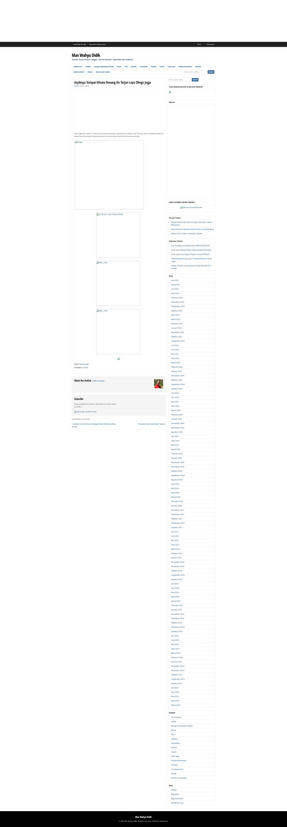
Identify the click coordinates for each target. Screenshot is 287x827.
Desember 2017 (177, 510)
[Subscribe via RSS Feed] (85, 411)
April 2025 (175, 285)
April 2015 (175, 649)
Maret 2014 (175, 705)
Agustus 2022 (176, 311)
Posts (199, 44)
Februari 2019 (177, 454)
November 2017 (177, 514)
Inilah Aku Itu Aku (79, 44)
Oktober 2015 (176, 623)
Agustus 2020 (176, 389)
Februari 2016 (177, 605)
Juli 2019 (175, 436)
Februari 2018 (177, 501)
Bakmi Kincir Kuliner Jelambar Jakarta (186, 234)
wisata (90, 72)
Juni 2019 (175, 441)
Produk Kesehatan (185, 66)
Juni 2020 (175, 397)
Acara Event (77, 66)
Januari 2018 (176, 506)
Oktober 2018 (176, 471)
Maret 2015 (175, 653)
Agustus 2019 (176, 432)
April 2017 (175, 545)
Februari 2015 (177, 657)
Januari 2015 (176, 662)
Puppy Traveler (177, 266)
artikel (88, 66)
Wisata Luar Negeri (103, 72)
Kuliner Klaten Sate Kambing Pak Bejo (195, 250)
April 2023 (175, 293)
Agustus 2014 (176, 683)
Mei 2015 (175, 644)
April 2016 (175, 597)
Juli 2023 (175, 289)
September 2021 (178, 341)
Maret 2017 (175, 549)
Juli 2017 (175, 532)
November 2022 (177, 302)
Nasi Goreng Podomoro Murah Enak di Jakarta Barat (192, 229)
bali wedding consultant (180, 246)
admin (76, 86)
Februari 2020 (177, 415)
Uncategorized (78, 72)
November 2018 (177, 467)
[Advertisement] (89, 21)
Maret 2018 (175, 497)
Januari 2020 (176, 419)
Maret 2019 (175, 449)
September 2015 (178, 627)
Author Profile (98, 381)
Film (126, 66)
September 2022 (178, 306)
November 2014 (177, 670)
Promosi (198, 66)
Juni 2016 (175, 588)
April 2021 (175, 358)
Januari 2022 (176, 328)
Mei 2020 (175, 402)
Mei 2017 (175, 540)
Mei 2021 (175, 354)
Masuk (174, 790)
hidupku (134, 66)
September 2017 (178, 523)
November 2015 (177, 618)
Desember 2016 (177, 562)
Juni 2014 (175, 692)
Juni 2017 (175, 536)
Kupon (162, 66)
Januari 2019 (176, 458)
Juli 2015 (175, 636)
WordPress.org (177, 803)
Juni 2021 (175, 350)
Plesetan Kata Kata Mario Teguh (151, 424)
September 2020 (178, 384)
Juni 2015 (175, 640)
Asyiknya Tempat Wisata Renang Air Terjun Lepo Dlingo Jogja (112, 82)
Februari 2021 (177, 367)
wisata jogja (84, 364)
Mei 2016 (175, 592)
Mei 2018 (175, 488)
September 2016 (178, 575)
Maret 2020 (175, 410)
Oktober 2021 (176, 337)
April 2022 (175, 315)
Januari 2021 (176, 371)
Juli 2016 (175, 584)
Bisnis (119, 66)
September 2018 (178, 475)
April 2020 (175, 406)
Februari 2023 (177, 298)
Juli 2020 (175, 393)
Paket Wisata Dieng (179, 259)
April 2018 (175, 493)
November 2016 (177, 566)
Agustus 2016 (176, 579)
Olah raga (171, 66)
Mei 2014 (175, 696)
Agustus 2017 (176, 527)
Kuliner (153, 66)
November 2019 (177, 428)
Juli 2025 (175, 280)
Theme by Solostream (160, 821)
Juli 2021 (175, 345)
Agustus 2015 (176, 631)
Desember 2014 (177, 666)
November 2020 (177, 376)
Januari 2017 (176, 558)
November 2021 (177, 332)
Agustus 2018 (176, 480)
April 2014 (175, 701)
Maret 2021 (175, 363)
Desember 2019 (177, 423)
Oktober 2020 (176, 380)
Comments (210, 44)
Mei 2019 (175, 445)
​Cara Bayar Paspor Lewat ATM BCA (195, 254)
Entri (175, 794)
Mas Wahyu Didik (86, 55)
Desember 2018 (177, 462)
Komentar (177, 799)
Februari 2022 (177, 324)
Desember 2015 (177, 614)
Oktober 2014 (176, 675)
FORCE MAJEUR (203, 246)
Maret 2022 (175, 319)
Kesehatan (144, 66)
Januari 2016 (176, 610)
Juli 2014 (175, 688)
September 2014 (178, 679)
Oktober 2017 (176, 519)
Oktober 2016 (176, 571)
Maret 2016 (175, 601)
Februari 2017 (177, 553)
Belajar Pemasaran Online (104, 66)
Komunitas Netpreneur (97, 44)
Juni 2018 (175, 484)
